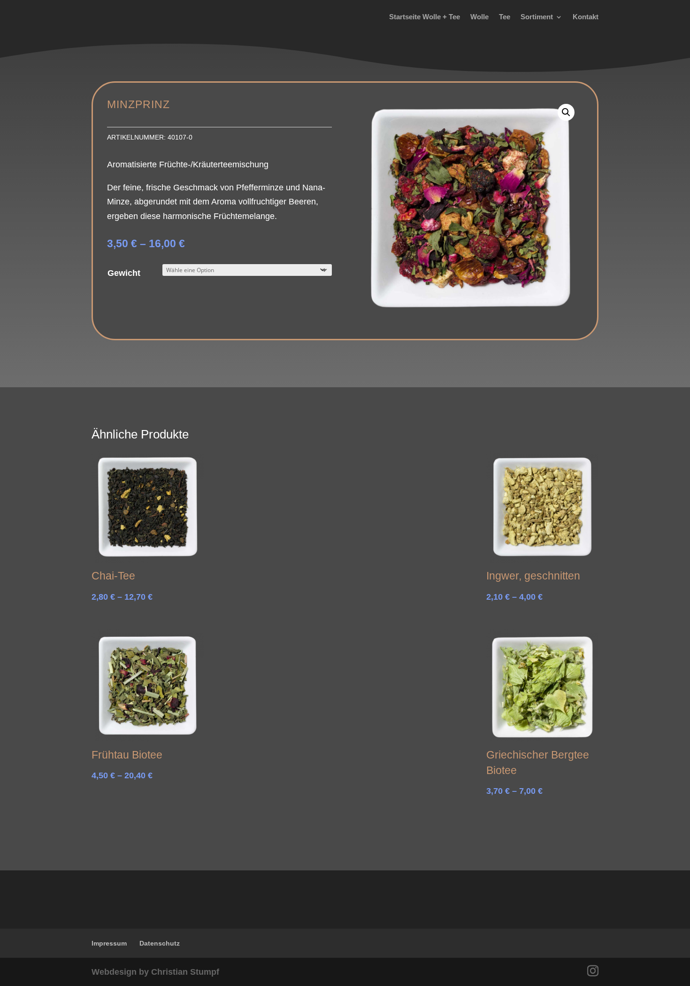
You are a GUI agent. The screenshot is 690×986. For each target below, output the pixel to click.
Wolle (479, 17)
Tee (504, 17)
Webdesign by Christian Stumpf (155, 972)
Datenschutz (159, 943)
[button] (566, 112)
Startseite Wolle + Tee (424, 17)
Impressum (109, 943)
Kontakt (585, 17)
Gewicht (123, 273)
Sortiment (537, 17)
